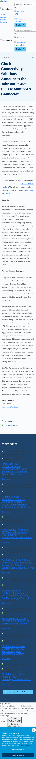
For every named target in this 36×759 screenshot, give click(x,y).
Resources (4, 19)
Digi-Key (29, 190)
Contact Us (20, 25)
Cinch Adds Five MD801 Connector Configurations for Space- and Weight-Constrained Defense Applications (15, 469)
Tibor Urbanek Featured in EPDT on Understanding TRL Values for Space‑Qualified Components (17, 533)
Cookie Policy (24, 745)
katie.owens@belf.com (10, 407)
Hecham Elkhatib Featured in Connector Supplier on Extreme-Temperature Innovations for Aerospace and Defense (16, 502)
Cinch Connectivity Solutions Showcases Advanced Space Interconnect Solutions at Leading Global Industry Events (18, 564)
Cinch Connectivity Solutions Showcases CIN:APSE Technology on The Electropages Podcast (15, 594)
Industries (3, 17)
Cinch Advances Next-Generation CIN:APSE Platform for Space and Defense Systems (13, 650)
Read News (6, 479)
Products (3, 15)
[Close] (34, 730)
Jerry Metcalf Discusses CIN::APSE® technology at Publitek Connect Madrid (15, 621)
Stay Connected (5, 703)
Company (3, 22)
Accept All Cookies (18, 755)
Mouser (7, 194)
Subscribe (26, 706)
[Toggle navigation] (21, 45)
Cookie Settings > (18, 749)
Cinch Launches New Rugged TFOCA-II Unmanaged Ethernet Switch (16, 677)
